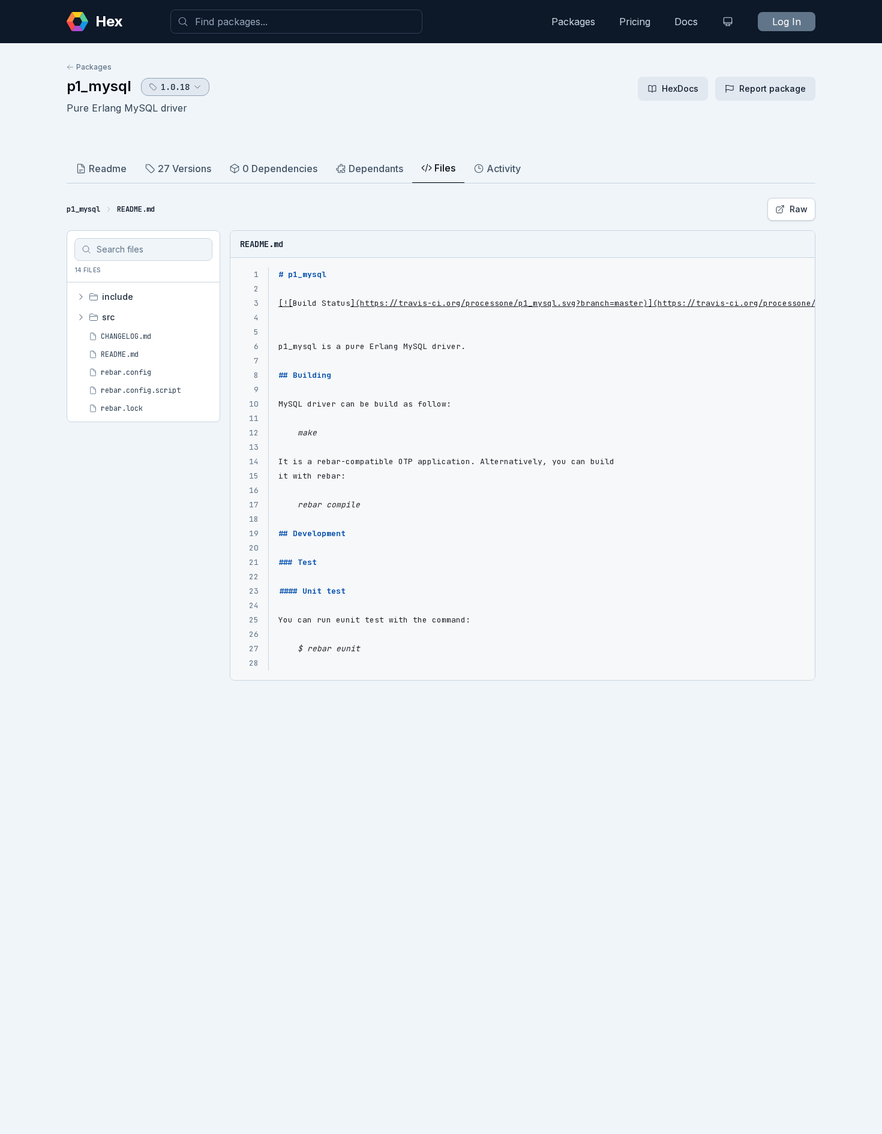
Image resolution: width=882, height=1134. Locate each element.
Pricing (634, 22)
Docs (686, 22)
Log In (786, 22)
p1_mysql (99, 86)
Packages (573, 22)
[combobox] (296, 22)
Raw (799, 209)
